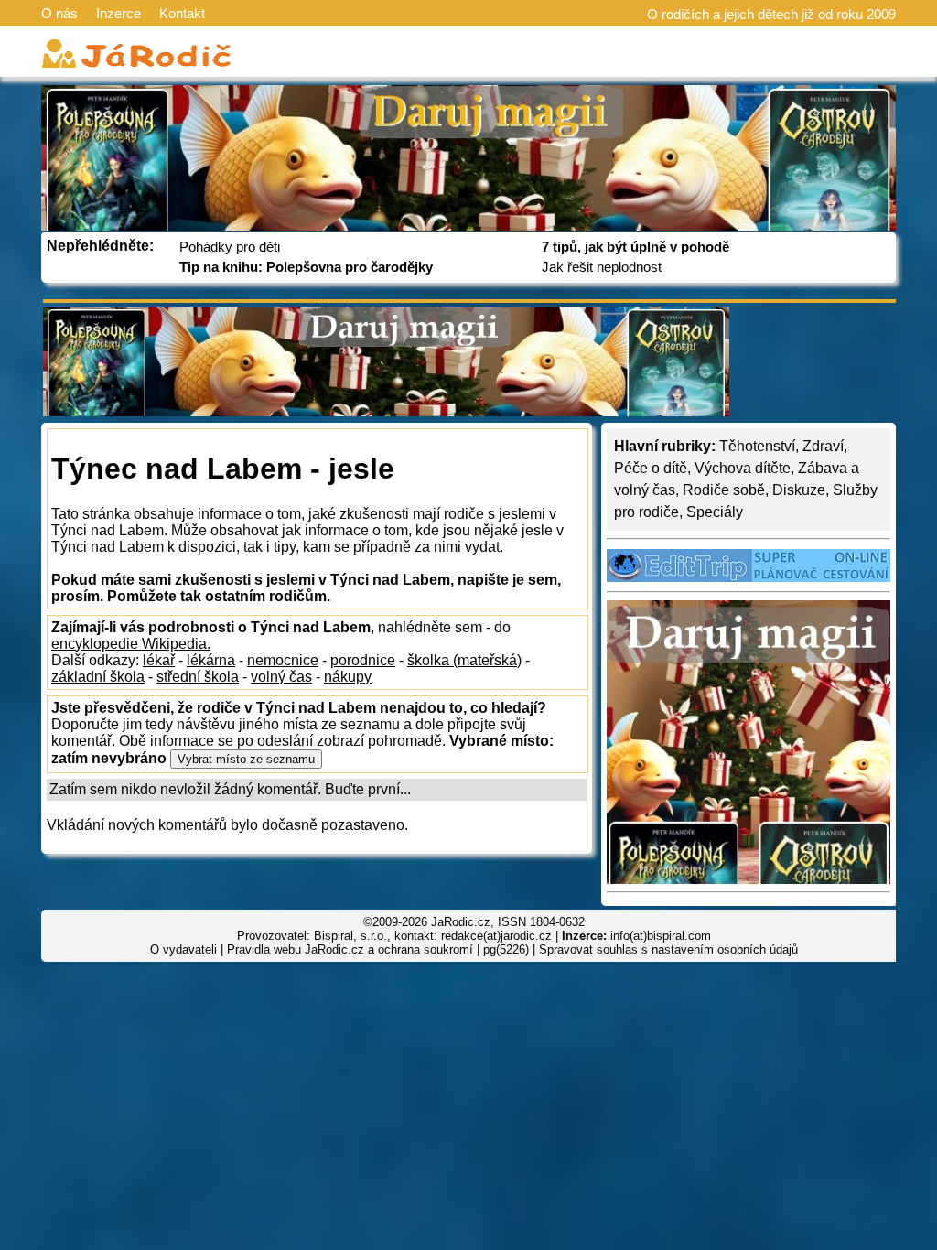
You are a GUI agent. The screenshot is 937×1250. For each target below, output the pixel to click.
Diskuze (798, 490)
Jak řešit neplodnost (602, 267)
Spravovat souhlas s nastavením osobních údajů (668, 949)
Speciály (714, 512)
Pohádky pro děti (229, 246)
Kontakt (182, 13)
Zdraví (823, 446)
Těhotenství (757, 446)
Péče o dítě (650, 468)
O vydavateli (183, 949)
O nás (59, 13)
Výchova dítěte (743, 468)
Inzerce (118, 13)
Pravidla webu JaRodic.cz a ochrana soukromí (350, 949)
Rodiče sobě (724, 490)
